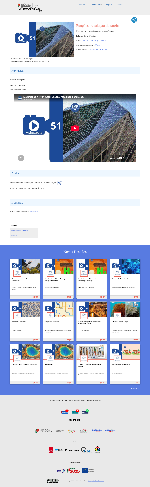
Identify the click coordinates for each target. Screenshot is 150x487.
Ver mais (134, 388)
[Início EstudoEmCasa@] (29, 5)
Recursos (82, 4)
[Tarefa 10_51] (60, 183)
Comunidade (96, 4)
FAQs (65, 400)
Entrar (119, 4)
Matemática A (105, 49)
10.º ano (97, 45)
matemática (34, 211)
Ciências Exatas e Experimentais (94, 40)
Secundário (94, 49)
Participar (89, 400)
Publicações (97, 400)
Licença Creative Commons (96, 481)
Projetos (109, 4)
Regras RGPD (58, 400)
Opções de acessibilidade (76, 400)
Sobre (51, 400)
